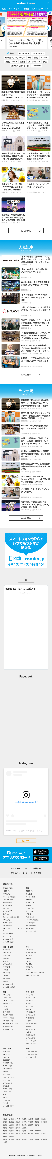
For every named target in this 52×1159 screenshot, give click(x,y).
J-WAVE (28, 905)
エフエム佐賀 (7, 1066)
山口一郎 (44, 57)
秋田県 (30, 1119)
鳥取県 (18, 1133)
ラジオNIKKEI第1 (32, 1051)
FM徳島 (28, 1021)
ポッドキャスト (14, 8)
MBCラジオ (7, 1092)
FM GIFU (29, 964)
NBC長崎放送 (7, 1069)
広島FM (28, 1009)
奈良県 (30, 1131)
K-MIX (28, 970)
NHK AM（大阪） (9, 1029)
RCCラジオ (29, 1006)
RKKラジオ (6, 1074)
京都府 (18, 1131)
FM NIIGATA (7, 952)
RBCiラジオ (7, 1097)
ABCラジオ (6, 995)
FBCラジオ (6, 967)
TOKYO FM (36, 66)
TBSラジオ (29, 891)
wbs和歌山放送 (8, 1026)
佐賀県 (11, 1139)
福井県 (37, 1125)
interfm (29, 900)
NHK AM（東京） (32, 931)
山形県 (37, 1119)
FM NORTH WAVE (9, 900)
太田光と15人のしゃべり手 (15, 57)
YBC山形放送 (7, 925)
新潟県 (5, 1125)
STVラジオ (6, 894)
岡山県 (5, 1133)
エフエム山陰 (30, 998)
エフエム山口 (30, 1015)
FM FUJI (5, 975)
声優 (45, 62)
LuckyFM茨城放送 (32, 920)
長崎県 (18, 1139)
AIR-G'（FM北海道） (10, 897)
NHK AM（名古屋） (9, 987)
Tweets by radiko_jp (26, 593)
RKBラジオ (6, 1051)
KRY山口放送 (30, 1012)
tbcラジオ (6, 914)
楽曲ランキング (11, 62)
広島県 (11, 1133)
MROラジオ (7, 961)
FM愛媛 (28, 1032)
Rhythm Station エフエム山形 (13, 929)
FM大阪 (5, 1009)
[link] (20, 588)
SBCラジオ (6, 978)
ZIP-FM (28, 958)
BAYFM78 (29, 911)
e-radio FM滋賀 (8, 1018)
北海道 (5, 1119)
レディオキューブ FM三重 (35, 973)
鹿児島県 (44, 1139)
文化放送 (29, 894)
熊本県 (24, 1139)
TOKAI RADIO (31, 952)
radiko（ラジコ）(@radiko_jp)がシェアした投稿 (27, 831)
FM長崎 (5, 1071)
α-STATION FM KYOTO (11, 1024)
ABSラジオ (6, 920)
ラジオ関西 (6, 1012)
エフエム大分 (7, 1083)
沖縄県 (5, 1142)
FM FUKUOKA (8, 1063)
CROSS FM (7, 1060)
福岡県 (5, 1139)
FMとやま (6, 958)
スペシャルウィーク (40, 8)
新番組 (26, 8)
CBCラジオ (29, 950)
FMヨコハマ (30, 917)
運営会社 (37, 873)
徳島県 (43, 1133)
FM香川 (28, 1026)
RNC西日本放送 (31, 1024)
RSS (27, 841)
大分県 (30, 1139)
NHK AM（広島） (32, 1041)
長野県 (18, 1125)
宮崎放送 (6, 1086)
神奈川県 (44, 1122)
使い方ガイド (24, 53)
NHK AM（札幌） (9, 939)
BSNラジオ (6, 950)
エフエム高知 (30, 1038)
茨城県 (5, 1122)
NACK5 (28, 914)
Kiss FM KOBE (8, 1015)
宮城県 (24, 1119)
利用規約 (37, 868)
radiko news (26, 3)
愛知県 (5, 1128)
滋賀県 (24, 1131)
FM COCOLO (7, 1003)
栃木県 (11, 1122)
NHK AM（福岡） (9, 1106)
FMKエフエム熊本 (9, 1077)
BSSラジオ (29, 995)
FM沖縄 (5, 1103)
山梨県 (11, 1125)
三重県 (24, 1128)
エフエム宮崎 (7, 1089)
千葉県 (30, 1122)
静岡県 (18, 1128)
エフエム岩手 (7, 911)
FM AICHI (29, 961)
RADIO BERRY (31, 925)
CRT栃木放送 (30, 923)
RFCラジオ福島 (8, 933)
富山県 (30, 1125)
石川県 (24, 1125)
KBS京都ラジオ (8, 1021)
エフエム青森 (7, 905)
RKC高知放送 (30, 1035)
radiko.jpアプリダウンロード (26, 855)
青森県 (11, 1119)
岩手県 (18, 1119)
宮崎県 (37, 1139)
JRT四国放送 (30, 1018)
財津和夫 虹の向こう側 (20, 66)
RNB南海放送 (30, 1029)
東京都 (37, 1122)
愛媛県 (5, 1136)
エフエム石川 (7, 964)
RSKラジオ (29, 1000)
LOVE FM (6, 1057)
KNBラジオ (6, 955)
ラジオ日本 (30, 908)
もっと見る (26, 231)
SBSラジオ (29, 967)
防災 (4, 8)
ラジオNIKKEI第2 (32, 1054)
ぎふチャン (30, 955)
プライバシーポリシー (20, 873)
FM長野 (5, 981)
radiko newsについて (19, 868)
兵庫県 (11, 1131)
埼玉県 (24, 1122)
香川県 (37, 1133)
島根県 (24, 1133)
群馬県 (18, 1122)
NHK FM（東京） (32, 1057)
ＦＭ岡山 (29, 1003)
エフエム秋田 (7, 923)
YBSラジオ (6, 973)
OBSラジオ (7, 1080)
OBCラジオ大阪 (8, 1000)
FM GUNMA (30, 928)
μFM (4, 1094)
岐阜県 (11, 1128)
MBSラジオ (7, 998)
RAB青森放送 (7, 902)
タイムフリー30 (34, 62)
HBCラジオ (6, 891)
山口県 (30, 1133)
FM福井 (5, 970)
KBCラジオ (6, 1054)
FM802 (5, 1006)
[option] (26, 30)
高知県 (11, 1136)
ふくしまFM (7, 936)
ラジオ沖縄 (6, 1100)
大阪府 (5, 1131)
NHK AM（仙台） (9, 942)
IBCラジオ (6, 908)
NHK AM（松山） (32, 1044)
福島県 (43, 1119)
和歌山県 (38, 1131)
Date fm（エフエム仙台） (12, 917)
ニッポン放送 (30, 897)
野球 (29, 57)
